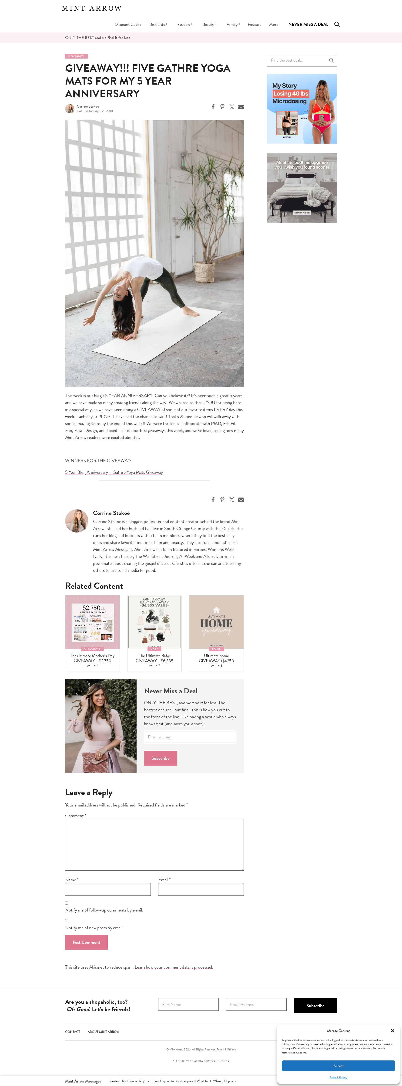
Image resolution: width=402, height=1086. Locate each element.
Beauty (208, 24)
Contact (72, 1031)
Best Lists (157, 24)
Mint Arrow (91, 8)
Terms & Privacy (338, 1077)
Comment (75, 815)
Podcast (254, 24)
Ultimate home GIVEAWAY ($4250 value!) (216, 660)
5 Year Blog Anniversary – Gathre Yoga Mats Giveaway (114, 472)
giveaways (76, 56)
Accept (339, 1065)
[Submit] (331, 60)
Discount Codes (128, 24)
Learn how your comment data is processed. (174, 967)
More (273, 24)
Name (72, 879)
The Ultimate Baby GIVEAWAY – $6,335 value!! (154, 660)
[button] (392, 1030)
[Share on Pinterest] (222, 107)
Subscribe (160, 758)
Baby (154, 649)
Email (164, 879)
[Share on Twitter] (231, 107)
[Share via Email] (241, 107)
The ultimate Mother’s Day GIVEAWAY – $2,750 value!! (92, 660)
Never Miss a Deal (308, 24)
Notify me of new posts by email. (94, 927)
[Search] (337, 24)
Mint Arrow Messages (83, 1081)
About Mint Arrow (104, 1031)
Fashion (183, 24)
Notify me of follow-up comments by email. (104, 909)
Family (232, 24)
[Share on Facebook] (213, 107)
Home (216, 649)
